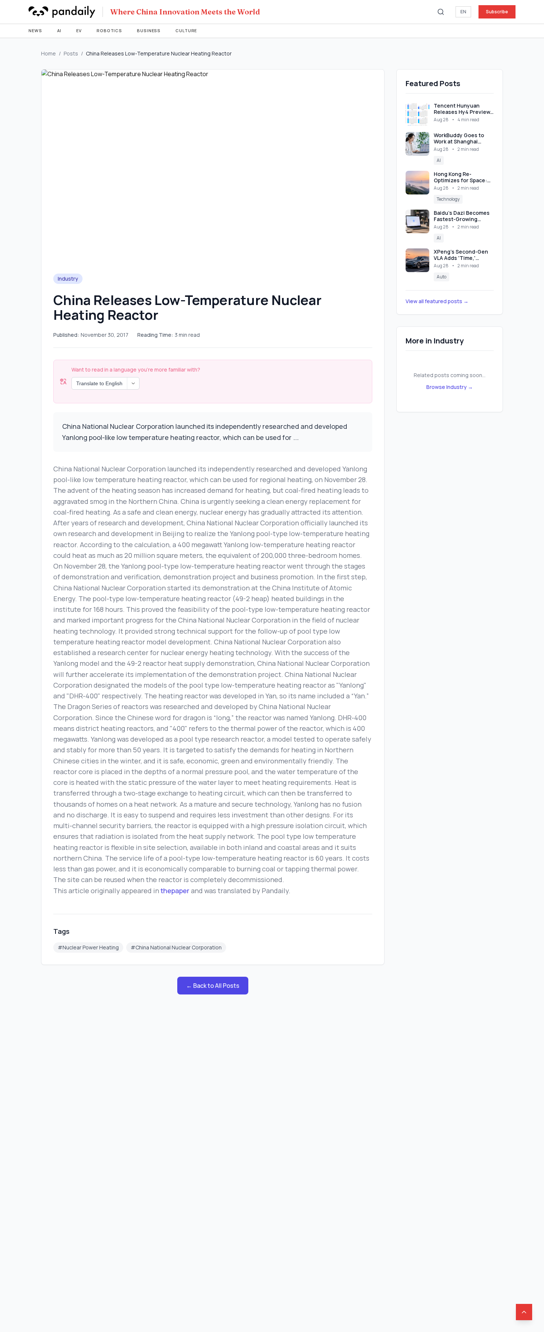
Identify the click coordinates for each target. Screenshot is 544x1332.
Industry (68, 278)
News (35, 30)
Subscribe (497, 12)
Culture (186, 30)
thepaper (175, 890)
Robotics (109, 30)
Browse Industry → (449, 386)
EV (79, 30)
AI (59, 30)
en (463, 12)
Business (149, 30)
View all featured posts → (437, 301)
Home (48, 53)
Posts (71, 53)
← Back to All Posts (212, 986)
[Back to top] (524, 1312)
